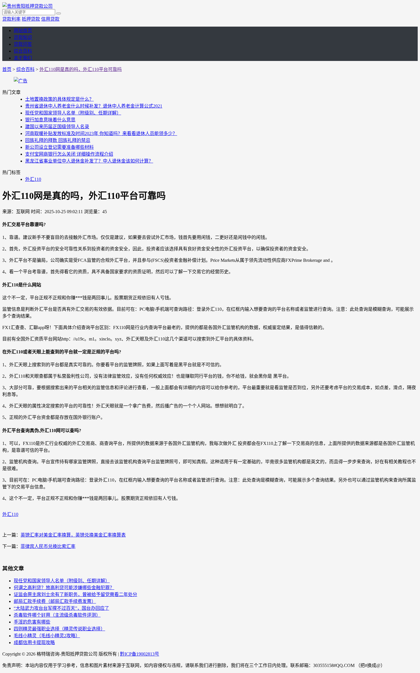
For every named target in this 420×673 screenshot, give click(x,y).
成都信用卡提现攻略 (34, 642)
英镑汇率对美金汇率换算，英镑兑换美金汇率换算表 (73, 535)
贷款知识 (23, 37)
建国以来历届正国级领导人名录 (57, 126)
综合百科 (23, 51)
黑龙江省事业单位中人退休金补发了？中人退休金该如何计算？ (89, 161)
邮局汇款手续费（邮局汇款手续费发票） (55, 601)
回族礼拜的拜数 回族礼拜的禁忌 (57, 140)
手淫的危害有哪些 (32, 621)
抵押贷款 (31, 19)
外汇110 (33, 179)
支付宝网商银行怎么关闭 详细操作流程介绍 (69, 154)
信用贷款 (50, 19)
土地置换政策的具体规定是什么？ (59, 99)
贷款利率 (11, 19)
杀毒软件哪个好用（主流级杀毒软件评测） (57, 615)
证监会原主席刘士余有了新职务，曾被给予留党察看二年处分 (75, 594)
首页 (6, 69)
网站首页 (23, 30)
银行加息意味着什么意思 (50, 119)
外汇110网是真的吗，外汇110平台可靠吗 (80, 69)
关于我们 (23, 58)
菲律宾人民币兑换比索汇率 (48, 546)
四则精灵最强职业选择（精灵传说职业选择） (59, 628)
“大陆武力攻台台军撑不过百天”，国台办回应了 (61, 608)
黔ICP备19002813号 (139, 654)
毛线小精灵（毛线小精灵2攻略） (47, 635)
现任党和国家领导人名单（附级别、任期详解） (73, 112)
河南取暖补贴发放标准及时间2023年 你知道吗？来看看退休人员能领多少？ (101, 133)
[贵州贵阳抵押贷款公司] (27, 6)
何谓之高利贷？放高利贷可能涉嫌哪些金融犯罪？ (64, 587)
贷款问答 (23, 44)
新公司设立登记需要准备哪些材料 (59, 147)
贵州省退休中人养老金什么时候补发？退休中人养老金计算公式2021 (93, 106)
